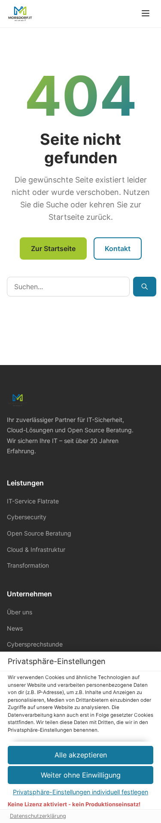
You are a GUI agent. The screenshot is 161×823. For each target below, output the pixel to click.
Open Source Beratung (39, 533)
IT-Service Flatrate (33, 501)
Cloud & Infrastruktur (36, 549)
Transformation (28, 565)
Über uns (19, 612)
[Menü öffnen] (145, 14)
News (15, 628)
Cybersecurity (26, 517)
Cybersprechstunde (35, 644)
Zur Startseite (53, 248)
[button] (80, 775)
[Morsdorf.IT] (20, 13)
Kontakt (118, 248)
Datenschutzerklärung (38, 816)
